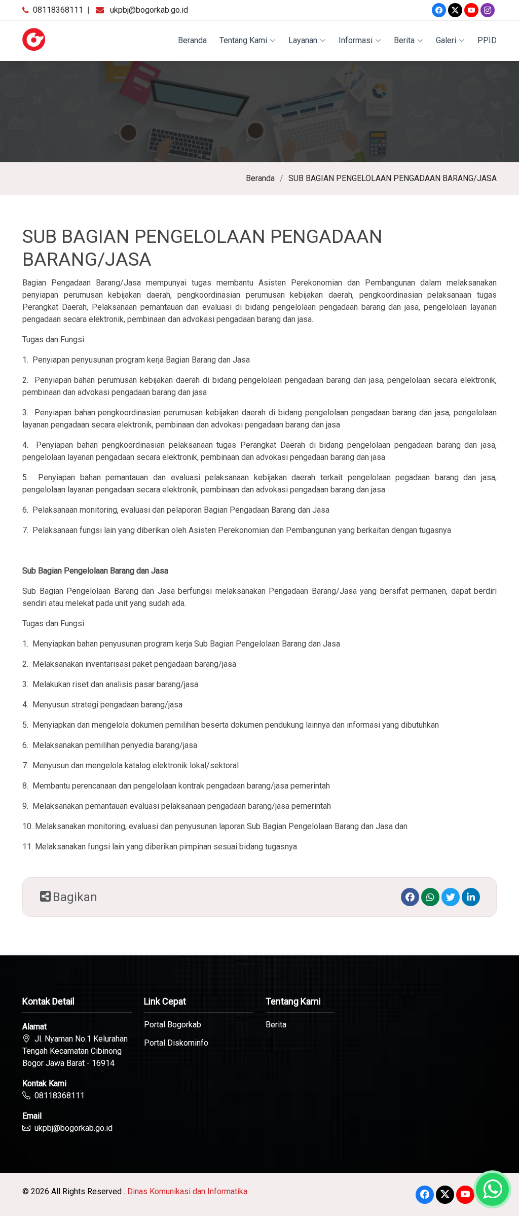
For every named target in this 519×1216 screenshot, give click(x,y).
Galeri (446, 40)
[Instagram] (487, 10)
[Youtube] (471, 10)
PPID (487, 40)
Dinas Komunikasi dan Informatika (187, 1191)
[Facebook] (439, 10)
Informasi (356, 40)
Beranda (192, 40)
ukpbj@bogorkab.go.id (149, 10)
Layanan (302, 40)
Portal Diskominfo (176, 1043)
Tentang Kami (243, 40)
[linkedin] (471, 897)
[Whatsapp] (430, 897)
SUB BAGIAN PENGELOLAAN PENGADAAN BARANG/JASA (392, 178)
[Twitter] (455, 10)
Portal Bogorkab (172, 1025)
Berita (404, 40)
